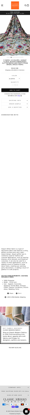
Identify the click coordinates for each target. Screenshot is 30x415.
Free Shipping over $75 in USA (14, 391)
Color (14, 75)
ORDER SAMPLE (15, 104)
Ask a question (15, 107)
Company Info (15, 387)
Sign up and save (14, 395)
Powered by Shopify (15, 413)
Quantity (15, 82)
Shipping (7, 70)
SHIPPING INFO (15, 100)
